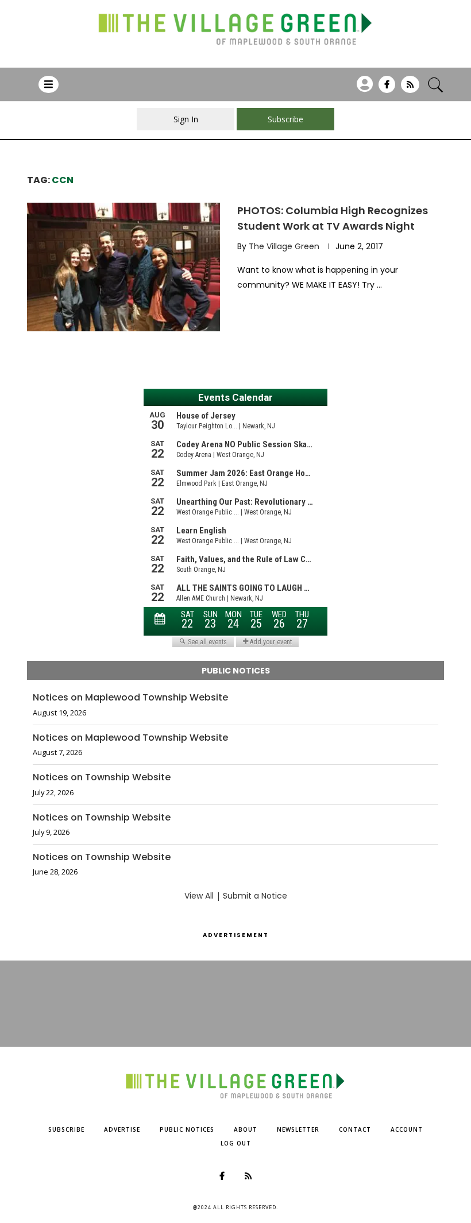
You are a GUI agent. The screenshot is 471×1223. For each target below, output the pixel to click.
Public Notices (187, 1129)
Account (407, 1129)
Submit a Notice (255, 895)
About (245, 1129)
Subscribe (66, 1129)
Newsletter (298, 1129)
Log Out (236, 1143)
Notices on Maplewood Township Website (130, 697)
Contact (355, 1129)
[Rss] (410, 88)
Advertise (122, 1129)
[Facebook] (387, 88)
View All (199, 895)
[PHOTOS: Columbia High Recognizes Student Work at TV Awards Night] (123, 267)
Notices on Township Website (102, 777)
